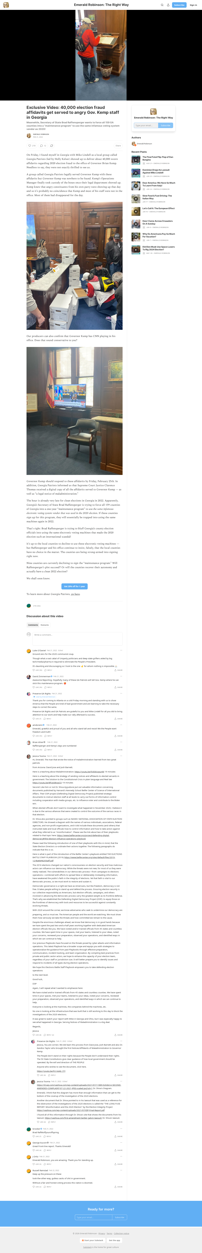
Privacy (102, 1233)
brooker (36, 1128)
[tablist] (38, 625)
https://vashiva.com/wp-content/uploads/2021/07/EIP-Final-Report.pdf (71, 1110)
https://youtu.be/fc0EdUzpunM (89, 771)
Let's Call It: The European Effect (158, 208)
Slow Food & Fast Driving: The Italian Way (157, 197)
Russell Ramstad (40, 1170)
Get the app (114, 1240)
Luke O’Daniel (39, 650)
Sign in (193, 5)
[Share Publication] (168, 5)
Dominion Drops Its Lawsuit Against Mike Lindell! (156, 171)
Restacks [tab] (45, 625)
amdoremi (37, 725)
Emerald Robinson (41, 134)
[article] (153, 160)
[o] (136, 160)
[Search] (162, 5)
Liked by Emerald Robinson (45, 697)
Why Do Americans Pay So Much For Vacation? (158, 235)
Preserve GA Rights (42, 693)
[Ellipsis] (121, 650)
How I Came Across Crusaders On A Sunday (157, 222)
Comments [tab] (33, 625)
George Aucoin (40, 1142)
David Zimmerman (41, 676)
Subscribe (179, 5)
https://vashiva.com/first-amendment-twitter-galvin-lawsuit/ (73, 1118)
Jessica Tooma (39, 756)
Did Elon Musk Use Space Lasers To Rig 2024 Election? (158, 248)
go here (75, 594)
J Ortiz (35, 1156)
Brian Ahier (38, 742)
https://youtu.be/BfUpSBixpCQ (47, 782)
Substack (87, 1247)
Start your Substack (93, 1240)
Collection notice (121, 1233)
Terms (109, 1233)
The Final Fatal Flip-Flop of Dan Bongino (157, 158)
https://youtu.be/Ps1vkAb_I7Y (51, 1071)
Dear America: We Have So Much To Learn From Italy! (158, 184)
